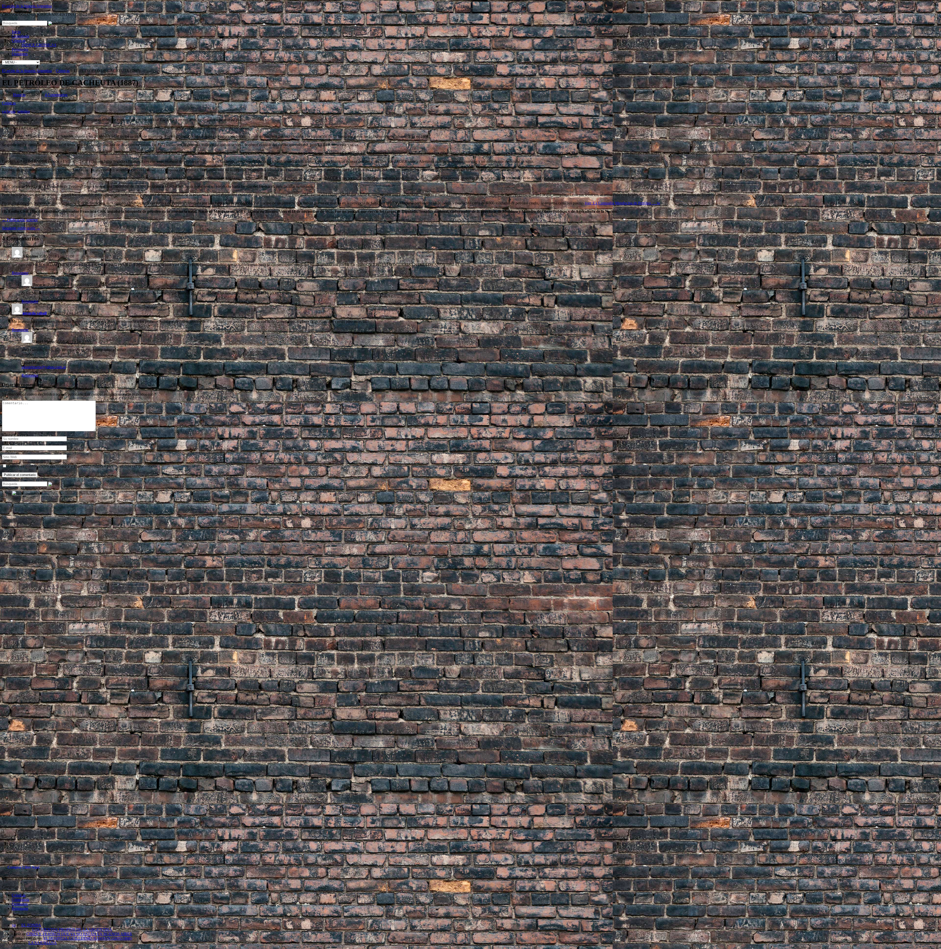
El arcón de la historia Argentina (27, 6)
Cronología (20, 36)
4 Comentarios (56, 95)
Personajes (20, 49)
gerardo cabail (35, 313)
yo (14, 925)
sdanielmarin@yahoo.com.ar (44, 367)
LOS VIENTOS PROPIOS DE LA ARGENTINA (72, 929)
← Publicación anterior (20, 220)
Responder (20, 273)
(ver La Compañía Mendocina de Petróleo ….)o (622, 203)
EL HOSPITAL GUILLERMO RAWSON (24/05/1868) (87, 938)
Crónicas (18, 40)
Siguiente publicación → (21, 228)
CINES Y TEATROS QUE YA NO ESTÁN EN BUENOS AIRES (79, 934)
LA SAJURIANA (42, 943)
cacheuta (8, 111)
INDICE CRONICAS (39, 45)
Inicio (16, 32)
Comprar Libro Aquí (23, 867)
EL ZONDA (31, 925)
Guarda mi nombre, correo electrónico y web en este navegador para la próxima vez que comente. (83, 466)
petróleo (23, 111)
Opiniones (20, 54)
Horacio (19, 95)
